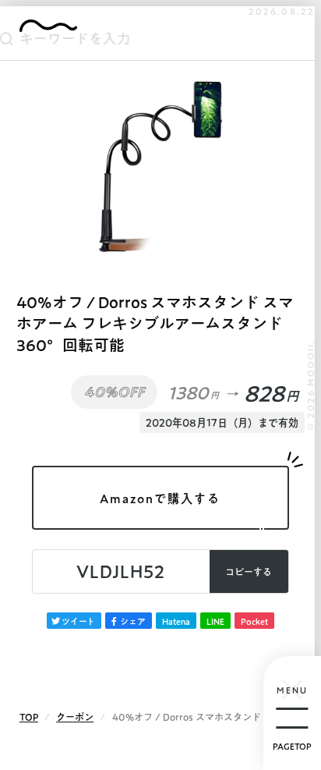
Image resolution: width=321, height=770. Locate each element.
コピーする (248, 572)
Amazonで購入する (160, 498)
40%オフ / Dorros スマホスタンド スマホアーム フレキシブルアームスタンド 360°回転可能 (155, 324)
